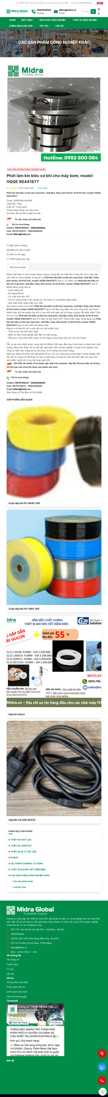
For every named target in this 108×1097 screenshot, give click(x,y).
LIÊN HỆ (59, 26)
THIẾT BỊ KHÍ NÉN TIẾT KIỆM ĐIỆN (28, 869)
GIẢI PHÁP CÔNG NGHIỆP (52, 20)
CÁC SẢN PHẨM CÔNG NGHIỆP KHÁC (30, 875)
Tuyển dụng (12, 964)
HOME (12, 20)
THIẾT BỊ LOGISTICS (21, 845)
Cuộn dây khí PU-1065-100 (24, 608)
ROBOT (15, 857)
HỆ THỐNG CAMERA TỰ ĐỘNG (27, 863)
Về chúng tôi (13, 959)
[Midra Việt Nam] (17, 11)
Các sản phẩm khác (23, 881)
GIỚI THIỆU (26, 20)
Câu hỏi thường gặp (16, 996)
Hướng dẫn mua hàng (17, 982)
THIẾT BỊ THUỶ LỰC (21, 839)
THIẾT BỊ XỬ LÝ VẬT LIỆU (24, 851)
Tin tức (10, 969)
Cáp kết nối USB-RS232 (22, 819)
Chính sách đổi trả (16, 987)
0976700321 (22, 227)
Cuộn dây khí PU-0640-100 (24, 503)
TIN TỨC (44, 26)
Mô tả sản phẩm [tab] (18, 267)
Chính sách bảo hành (17, 991)
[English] (98, 3)
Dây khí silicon (17, 714)
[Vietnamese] (101, 3)
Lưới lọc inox (19, 887)
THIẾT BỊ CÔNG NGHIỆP (85, 20)
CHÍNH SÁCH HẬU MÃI (20, 26)
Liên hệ (10, 974)
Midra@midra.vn (21, 234)
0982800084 (38, 227)
